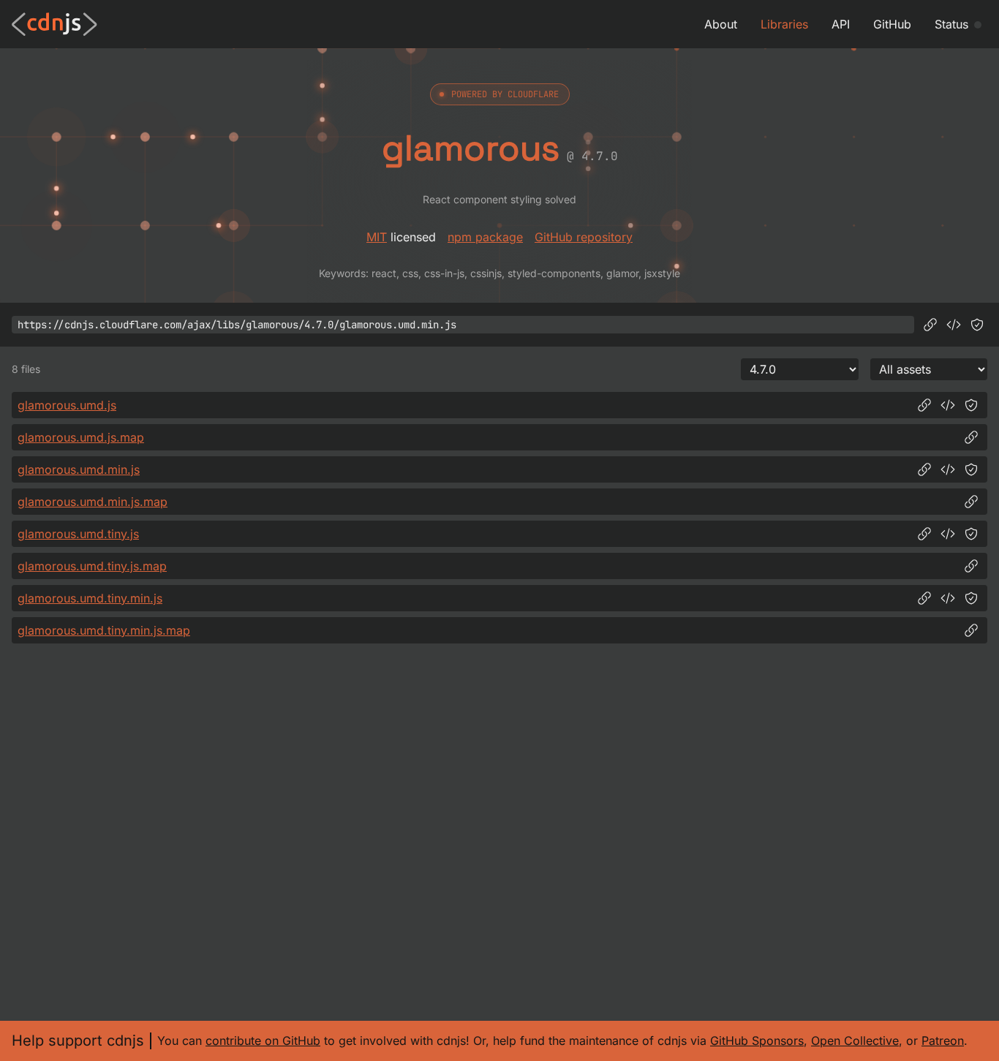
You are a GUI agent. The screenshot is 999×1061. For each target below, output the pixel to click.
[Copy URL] (930, 324)
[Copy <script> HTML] (953, 324)
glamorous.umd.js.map (81, 437)
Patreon (942, 1040)
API (841, 24)
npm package (485, 237)
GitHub (892, 24)
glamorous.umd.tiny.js (78, 533)
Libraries (784, 24)
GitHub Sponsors (757, 1040)
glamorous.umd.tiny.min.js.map (104, 630)
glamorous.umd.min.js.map (92, 501)
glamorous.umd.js (67, 405)
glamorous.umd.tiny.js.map (92, 566)
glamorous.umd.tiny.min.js (90, 598)
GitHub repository (584, 237)
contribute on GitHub (263, 1040)
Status (951, 24)
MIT (376, 237)
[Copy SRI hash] (977, 324)
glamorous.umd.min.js (79, 469)
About (720, 24)
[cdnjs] (54, 24)
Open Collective (855, 1040)
